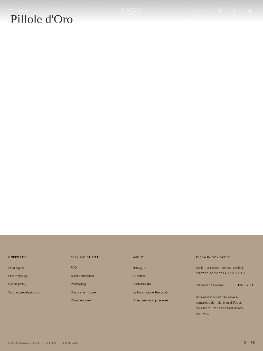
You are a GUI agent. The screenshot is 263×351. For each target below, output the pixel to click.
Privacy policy (17, 276)
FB (253, 342)
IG (244, 342)
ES (208, 11)
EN (202, 11)
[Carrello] (249, 11)
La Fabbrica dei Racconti (150, 292)
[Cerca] (219, 11)
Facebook (139, 276)
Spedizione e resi (83, 276)
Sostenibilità (142, 284)
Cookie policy (17, 284)
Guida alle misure (83, 292)
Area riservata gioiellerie (150, 300)
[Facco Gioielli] (132, 11)
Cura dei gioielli (81, 300)
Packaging (78, 284)
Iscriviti (245, 285)
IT (197, 11)
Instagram (140, 267)
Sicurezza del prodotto (24, 292)
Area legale (16, 267)
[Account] (234, 11)
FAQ (74, 267)
